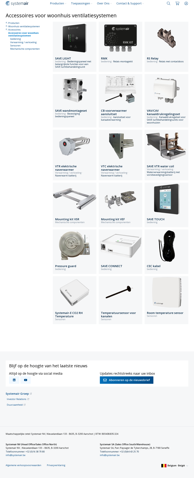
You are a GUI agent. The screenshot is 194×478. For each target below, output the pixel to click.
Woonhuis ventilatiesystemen (24, 26)
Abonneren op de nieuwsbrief (129, 380)
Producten (57, 3)
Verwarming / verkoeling (23, 42)
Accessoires (14, 29)
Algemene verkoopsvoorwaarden (23, 465)
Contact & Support (129, 3)
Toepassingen (80, 3)
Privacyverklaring (56, 465)
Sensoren (15, 45)
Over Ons (103, 3)
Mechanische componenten (25, 49)
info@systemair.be (15, 455)
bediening (15, 39)
